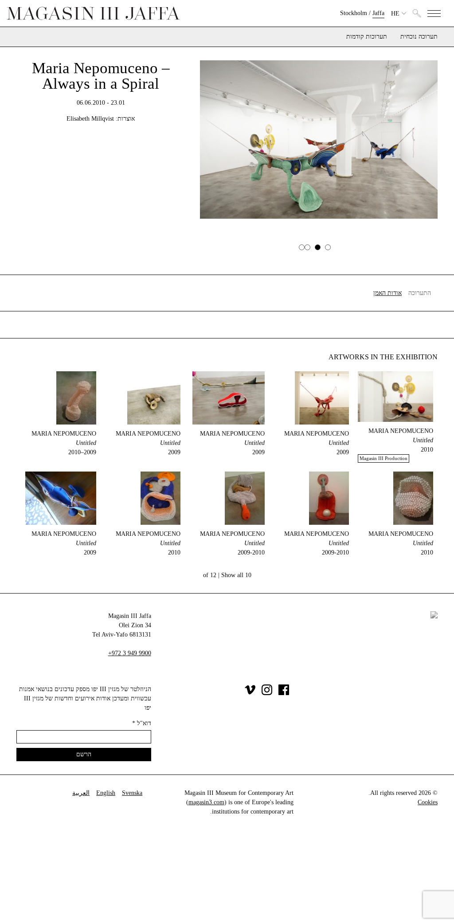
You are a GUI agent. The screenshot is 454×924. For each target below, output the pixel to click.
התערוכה (419, 293)
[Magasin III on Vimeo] (250, 693)
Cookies (428, 802)
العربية (81, 793)
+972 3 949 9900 (129, 653)
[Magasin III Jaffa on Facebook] (283, 693)
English (105, 793)
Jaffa (378, 13)
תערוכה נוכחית (419, 37)
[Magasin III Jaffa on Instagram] (267, 693)
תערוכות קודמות (366, 37)
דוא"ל (141, 723)
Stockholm (353, 13)
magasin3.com (206, 802)
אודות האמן (387, 293)
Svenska (132, 793)
